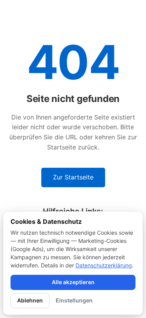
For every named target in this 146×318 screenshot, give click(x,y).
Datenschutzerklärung (104, 265)
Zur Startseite (73, 177)
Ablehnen (30, 300)
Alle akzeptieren (73, 282)
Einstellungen (74, 300)
